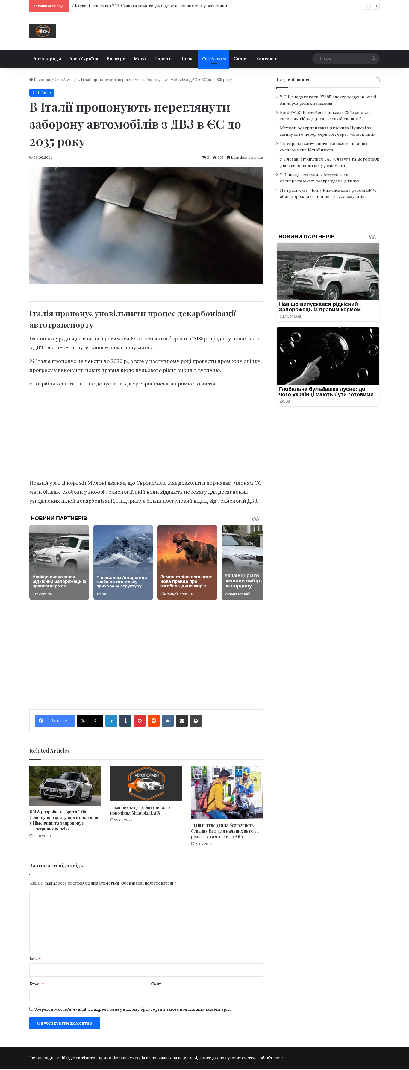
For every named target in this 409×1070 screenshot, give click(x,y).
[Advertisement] (146, 435)
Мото (140, 58)
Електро (116, 58)
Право (187, 58)
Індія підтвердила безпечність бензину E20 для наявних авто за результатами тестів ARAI (225, 830)
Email (36, 984)
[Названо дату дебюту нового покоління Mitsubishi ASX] (146, 783)
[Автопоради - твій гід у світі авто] (42, 31)
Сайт (156, 984)
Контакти (267, 58)
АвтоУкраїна (83, 58)
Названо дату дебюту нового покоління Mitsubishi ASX (140, 810)
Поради (163, 58)
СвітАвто (212, 58)
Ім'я (35, 958)
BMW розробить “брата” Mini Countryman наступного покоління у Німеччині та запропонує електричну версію (64, 820)
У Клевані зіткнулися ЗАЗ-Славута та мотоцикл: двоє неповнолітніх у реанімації (149, 5)
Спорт (241, 58)
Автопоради (47, 58)
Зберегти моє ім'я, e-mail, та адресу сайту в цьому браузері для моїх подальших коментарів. (132, 1009)
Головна (41, 79)
